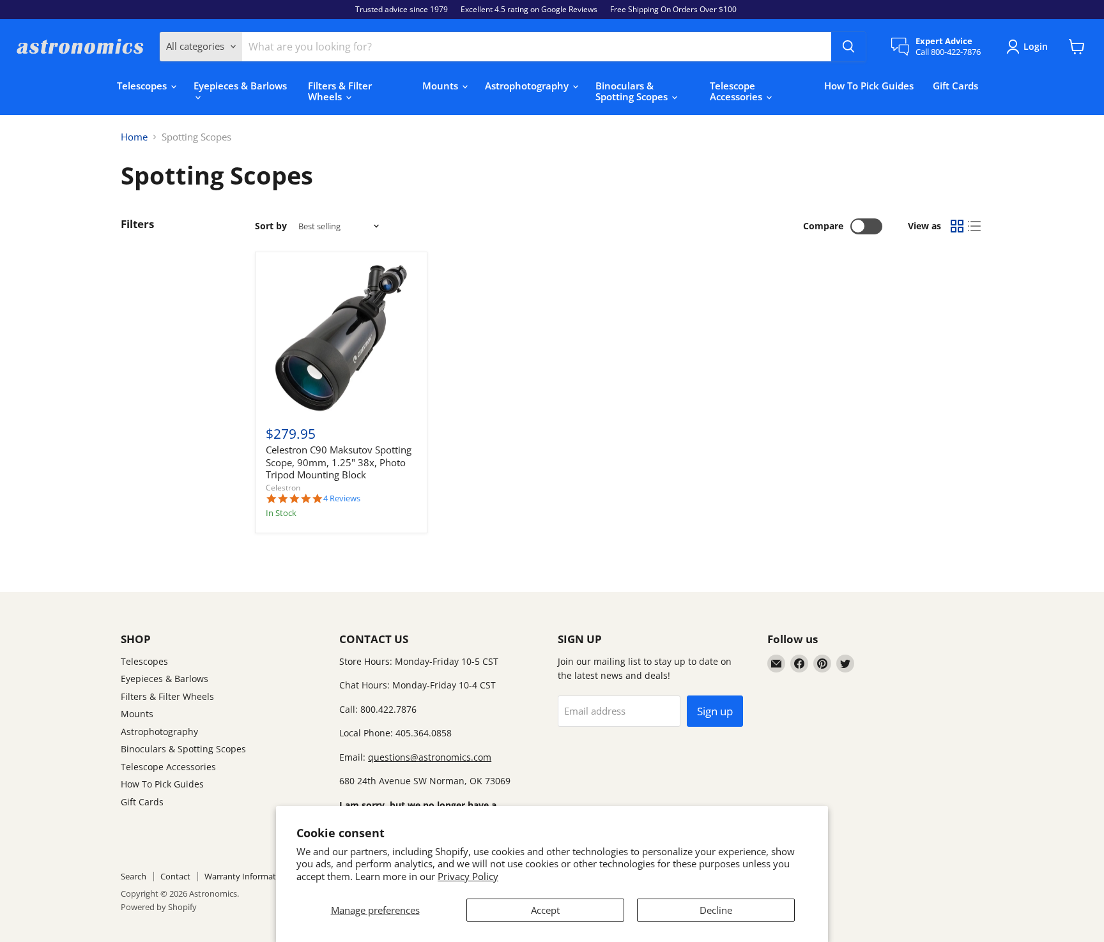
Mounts (441, 85)
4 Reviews (341, 498)
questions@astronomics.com (429, 757)
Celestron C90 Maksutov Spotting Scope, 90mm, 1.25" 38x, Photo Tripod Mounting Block (338, 462)
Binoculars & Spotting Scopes (632, 91)
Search (133, 876)
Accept (545, 910)
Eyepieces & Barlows (240, 85)
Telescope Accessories (737, 91)
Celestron (283, 487)
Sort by (271, 226)
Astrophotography (528, 85)
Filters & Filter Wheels (340, 91)
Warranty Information (246, 876)
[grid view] (957, 227)
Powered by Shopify (159, 907)
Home (134, 137)
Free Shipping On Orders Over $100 (673, 9)
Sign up (715, 711)
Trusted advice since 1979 (401, 9)
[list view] (975, 227)
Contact (175, 876)
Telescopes (143, 85)
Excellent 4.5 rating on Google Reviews (529, 9)
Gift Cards (955, 85)
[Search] (848, 46)
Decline (716, 910)
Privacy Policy (468, 876)
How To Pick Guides (869, 85)
